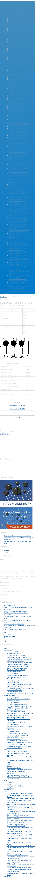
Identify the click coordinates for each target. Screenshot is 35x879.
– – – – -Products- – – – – (17, 77)
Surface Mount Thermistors (17, 106)
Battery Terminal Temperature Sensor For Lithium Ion (18, 116)
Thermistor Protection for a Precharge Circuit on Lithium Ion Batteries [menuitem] (20, 689)
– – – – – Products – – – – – (17, 18)
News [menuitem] (9, 784)
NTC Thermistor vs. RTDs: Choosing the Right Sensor (17, 290)
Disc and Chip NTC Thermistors (18, 112)
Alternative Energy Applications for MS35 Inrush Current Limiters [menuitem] (19, 836)
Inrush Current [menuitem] (8, 650)
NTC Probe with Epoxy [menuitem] (14, 710)
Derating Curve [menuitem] (11, 766)
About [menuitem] (5, 780)
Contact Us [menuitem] (7, 877)
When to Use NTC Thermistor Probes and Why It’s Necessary (18, 205)
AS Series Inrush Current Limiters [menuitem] (17, 657)
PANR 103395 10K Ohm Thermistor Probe (16, 100)
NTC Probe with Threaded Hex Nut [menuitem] (17, 704)
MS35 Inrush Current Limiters (18, 21)
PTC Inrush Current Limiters (17, 28)
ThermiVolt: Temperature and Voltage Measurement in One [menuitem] (18, 700)
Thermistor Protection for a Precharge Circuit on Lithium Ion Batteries (18, 66)
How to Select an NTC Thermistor (19, 125)
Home (7, 14)
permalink (12, 431)
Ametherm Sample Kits (16, 163)
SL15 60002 (17, 417)
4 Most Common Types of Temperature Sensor (17, 252)
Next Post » (3, 433)
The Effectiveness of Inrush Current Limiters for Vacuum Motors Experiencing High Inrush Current (18, 192)
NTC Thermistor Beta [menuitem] (13, 731)
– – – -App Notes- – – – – (17, 114)
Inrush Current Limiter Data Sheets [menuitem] (17, 751)
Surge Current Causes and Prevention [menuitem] (18, 679)
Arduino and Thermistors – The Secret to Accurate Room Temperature (18, 226)
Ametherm (7, 550)
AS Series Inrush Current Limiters (19, 23)
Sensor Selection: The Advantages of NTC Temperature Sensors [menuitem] (19, 861)
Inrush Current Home (10, 606)
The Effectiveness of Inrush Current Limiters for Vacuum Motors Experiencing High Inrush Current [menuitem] (20, 795)
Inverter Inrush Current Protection (19, 48)
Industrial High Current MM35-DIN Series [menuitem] (19, 662)
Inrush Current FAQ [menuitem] (13, 682)
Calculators (12, 150)
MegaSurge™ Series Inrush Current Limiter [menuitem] (19, 659)
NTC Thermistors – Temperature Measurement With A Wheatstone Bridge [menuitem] (19, 741)
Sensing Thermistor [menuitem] (9, 695)
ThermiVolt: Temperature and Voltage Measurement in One (18, 80)
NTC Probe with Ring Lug (16, 83)
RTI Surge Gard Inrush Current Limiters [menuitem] (18, 666)
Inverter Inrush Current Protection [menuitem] (17, 675)
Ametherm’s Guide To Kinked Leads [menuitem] (17, 855)
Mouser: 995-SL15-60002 (17, 409)
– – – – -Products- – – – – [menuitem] (15, 697)
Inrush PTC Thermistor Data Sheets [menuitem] (18, 753)
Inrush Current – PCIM (15, 50)
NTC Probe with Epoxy (15, 96)
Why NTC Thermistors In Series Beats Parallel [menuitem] (21, 846)
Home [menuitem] (5, 648)
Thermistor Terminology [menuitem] (14, 739)
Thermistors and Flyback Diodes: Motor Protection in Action (19, 287)
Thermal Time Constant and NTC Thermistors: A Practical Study (19, 231)
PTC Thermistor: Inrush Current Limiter (15, 629)
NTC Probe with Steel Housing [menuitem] (16, 711)
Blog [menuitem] (5, 791)
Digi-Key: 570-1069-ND (17, 405)
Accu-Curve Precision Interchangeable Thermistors (17, 109)
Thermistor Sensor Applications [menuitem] (16, 733)
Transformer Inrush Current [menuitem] (15, 686)
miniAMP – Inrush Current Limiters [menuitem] (17, 664)
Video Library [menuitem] (7, 789)
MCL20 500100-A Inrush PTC (18, 41)
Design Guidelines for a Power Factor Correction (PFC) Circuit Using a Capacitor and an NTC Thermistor (18, 219)
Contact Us (8, 293)
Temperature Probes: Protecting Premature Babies (18, 263)
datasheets (3, 297)
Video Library (9, 186)
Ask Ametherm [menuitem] (11, 773)
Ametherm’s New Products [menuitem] (15, 786)
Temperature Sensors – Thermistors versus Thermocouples (16, 235)
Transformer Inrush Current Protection (15, 611)
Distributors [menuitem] (10, 788)
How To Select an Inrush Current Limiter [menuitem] (19, 684)
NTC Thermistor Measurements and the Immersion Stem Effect (18, 138)
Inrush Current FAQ (14, 57)
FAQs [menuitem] (8, 764)
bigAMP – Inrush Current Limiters (19, 39)
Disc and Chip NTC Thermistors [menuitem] (16, 722)
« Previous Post (4, 434)
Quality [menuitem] (9, 782)
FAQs (10, 159)
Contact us (7, 640)
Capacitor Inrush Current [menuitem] (14, 692)
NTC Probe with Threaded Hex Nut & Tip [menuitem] (19, 706)
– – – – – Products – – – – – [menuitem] (15, 652)
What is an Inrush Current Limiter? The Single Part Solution (19, 209)
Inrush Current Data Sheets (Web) (19, 172)
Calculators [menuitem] (10, 755)
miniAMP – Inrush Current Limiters (19, 34)
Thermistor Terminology (16, 128)
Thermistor (7, 556)
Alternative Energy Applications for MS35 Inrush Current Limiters (19, 245)
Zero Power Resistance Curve (18, 168)
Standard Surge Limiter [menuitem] (14, 653)
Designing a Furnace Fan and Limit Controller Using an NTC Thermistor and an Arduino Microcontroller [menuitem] (20, 800)
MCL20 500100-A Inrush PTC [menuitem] (16, 670)
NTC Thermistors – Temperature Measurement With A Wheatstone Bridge (19, 132)
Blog (6, 188)
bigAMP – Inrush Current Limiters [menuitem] (17, 668)
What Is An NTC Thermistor (17, 126)
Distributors (12, 184)
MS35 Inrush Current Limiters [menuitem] (16, 655)
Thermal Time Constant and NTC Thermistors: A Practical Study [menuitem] (17, 825)
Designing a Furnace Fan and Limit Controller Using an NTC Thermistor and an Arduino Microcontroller (19, 200)
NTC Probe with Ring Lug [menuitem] (14, 702)
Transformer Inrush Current (17, 63)
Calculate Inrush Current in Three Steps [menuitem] (19, 831)
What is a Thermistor (15, 119)
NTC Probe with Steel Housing (18, 97)
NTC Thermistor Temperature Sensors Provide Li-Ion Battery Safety (18, 213)
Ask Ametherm (13, 170)
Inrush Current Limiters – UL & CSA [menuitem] (17, 672)
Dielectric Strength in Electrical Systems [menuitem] (19, 867)
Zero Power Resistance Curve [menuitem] (16, 771)
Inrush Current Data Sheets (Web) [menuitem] (17, 775)
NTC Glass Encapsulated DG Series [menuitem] (17, 708)
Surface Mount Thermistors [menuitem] (15, 717)
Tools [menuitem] (5, 750)
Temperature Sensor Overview (18, 135)
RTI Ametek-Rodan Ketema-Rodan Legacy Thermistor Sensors (19, 174)
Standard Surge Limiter (16, 19)
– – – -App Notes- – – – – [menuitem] (15, 724)
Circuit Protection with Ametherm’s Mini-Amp (17, 536)
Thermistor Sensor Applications (18, 123)
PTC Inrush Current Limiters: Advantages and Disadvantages (18, 280)
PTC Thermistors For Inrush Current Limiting (17, 73)
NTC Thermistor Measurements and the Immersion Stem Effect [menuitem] (19, 747)
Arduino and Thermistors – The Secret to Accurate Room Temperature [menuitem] (19, 821)
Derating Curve (13, 161)
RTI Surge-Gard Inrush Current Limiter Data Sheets (18, 153)
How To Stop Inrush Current (17, 56)
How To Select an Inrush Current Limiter (16, 613)
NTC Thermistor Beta (15, 121)
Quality (11, 179)
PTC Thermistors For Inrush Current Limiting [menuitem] (20, 693)
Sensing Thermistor (11, 76)
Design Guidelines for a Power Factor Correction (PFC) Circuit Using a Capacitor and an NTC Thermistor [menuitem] (20, 816)
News (10, 181)
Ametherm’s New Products (17, 183)
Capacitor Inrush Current (16, 70)
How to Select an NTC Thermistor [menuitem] (17, 735)
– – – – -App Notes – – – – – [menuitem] (16, 673)
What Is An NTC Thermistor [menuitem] (15, 737)
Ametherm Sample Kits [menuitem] (14, 768)
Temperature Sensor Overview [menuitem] (16, 744)
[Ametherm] (14, 10)
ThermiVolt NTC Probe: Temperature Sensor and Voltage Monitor (19, 271)
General (6, 552)
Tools (7, 141)
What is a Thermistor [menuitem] (13, 730)
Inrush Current (9, 16)
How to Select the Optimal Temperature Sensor (17, 249)
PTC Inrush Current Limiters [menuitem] (15, 661)
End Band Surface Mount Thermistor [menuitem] (18, 715)
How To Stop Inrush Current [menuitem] (15, 681)
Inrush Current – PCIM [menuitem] (14, 677)
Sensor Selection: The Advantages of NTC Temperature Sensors (19, 276)
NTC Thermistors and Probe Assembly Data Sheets (17, 156)
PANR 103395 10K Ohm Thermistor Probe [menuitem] (20, 713)
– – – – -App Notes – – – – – (17, 47)
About (7, 177)
